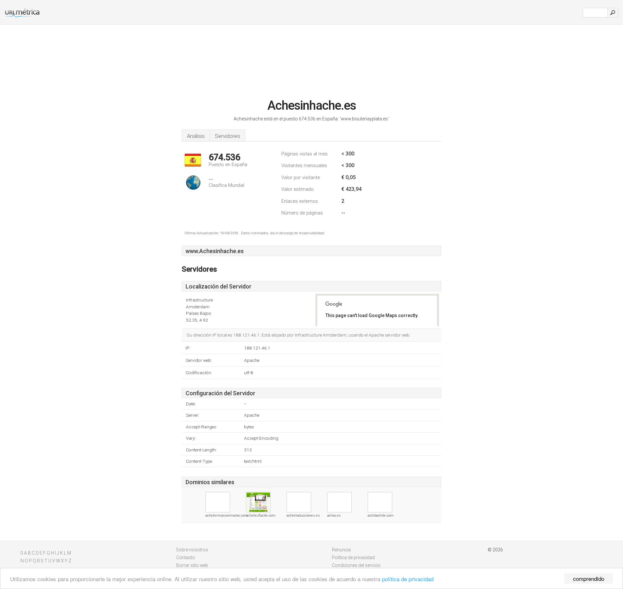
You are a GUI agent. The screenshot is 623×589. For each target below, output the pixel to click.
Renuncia (341, 549)
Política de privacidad (353, 557)
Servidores (227, 136)
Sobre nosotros (192, 549)
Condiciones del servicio (356, 565)
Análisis (196, 136)
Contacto (185, 557)
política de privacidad (408, 579)
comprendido (588, 578)
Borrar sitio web (192, 565)
